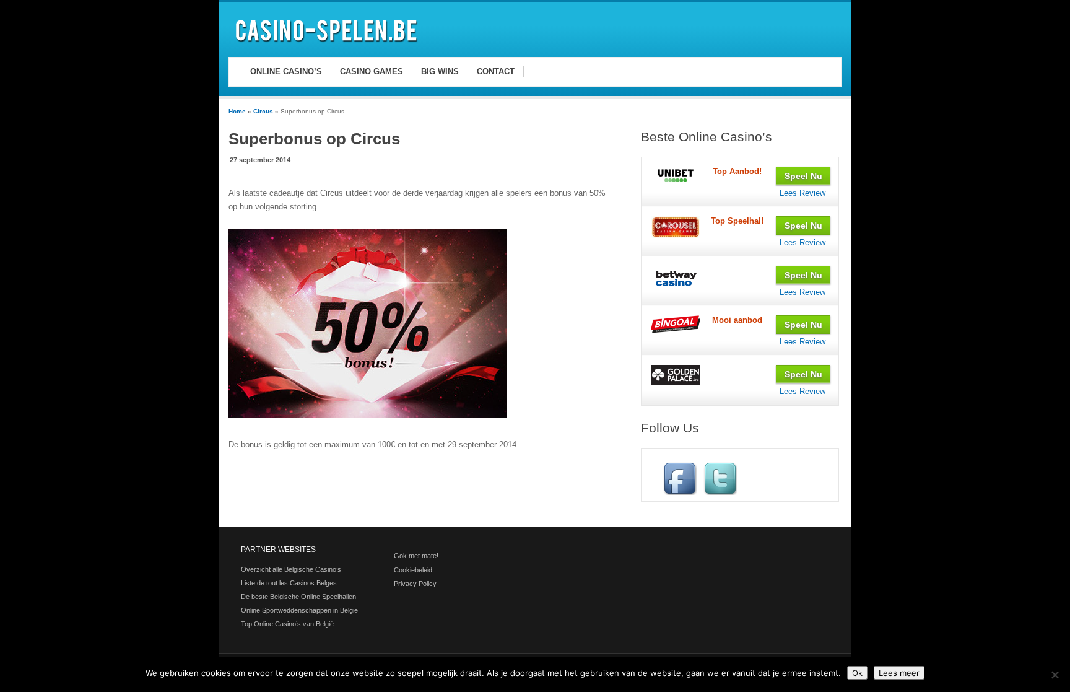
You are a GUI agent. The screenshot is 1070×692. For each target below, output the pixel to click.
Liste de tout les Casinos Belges (289, 583)
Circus (263, 111)
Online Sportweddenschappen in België (299, 610)
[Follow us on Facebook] (680, 492)
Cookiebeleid (413, 570)
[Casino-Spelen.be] (328, 44)
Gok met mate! (416, 555)
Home (237, 111)
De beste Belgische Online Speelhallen (298, 596)
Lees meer (899, 673)
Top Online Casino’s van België (287, 624)
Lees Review (802, 193)
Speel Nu (803, 176)
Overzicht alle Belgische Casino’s (291, 569)
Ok (857, 673)
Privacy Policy (415, 583)
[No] (1054, 674)
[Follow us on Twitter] (720, 492)
